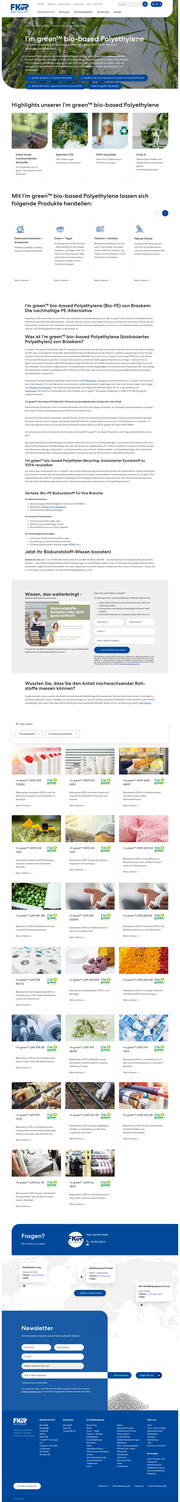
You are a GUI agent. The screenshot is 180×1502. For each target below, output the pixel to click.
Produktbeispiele (83, 12)
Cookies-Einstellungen (157, 1486)
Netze (89, 1446)
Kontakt (40, 4)
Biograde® (44, 1428)
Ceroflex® (44, 1431)
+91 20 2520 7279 (154, 1294)
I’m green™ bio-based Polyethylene (49, 1447)
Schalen (90, 1454)
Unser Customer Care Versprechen (156, 1460)
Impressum (139, 1486)
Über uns (151, 1420)
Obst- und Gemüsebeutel (127, 1446)
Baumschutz (92, 1425)
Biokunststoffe (46, 12)
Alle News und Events (156, 1446)
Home (28, 26)
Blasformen (91, 380)
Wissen (117, 12)
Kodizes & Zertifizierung (152, 1438)
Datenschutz (103, 1486)
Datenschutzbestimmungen (129, 664)
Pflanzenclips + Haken (126, 1448)
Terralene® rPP (69, 1431)
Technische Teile (123, 1460)
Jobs (88, 4)
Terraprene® (45, 1454)
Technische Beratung (155, 1470)
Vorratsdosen (122, 1466)
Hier (127, 432)
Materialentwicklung (156, 1468)
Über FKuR (97, 4)
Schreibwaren (122, 1454)
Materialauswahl (154, 1465)
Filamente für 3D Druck (126, 1431)
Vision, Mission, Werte (156, 1428)
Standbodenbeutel (94, 1460)
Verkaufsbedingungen (121, 1486)
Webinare (51, 4)
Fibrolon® (44, 1437)
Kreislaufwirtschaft (155, 1431)
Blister (89, 1428)
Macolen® (67, 1425)
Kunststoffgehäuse (94, 1440)
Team (149, 1425)
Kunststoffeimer (123, 1437)
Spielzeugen (31, 391)
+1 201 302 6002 (37, 1275)
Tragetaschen (92, 1463)
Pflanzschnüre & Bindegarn (98, 1451)
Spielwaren (121, 1457)
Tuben (150, 384)
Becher (120, 1425)
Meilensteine (152, 1434)
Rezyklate (64, 12)
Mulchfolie (91, 1443)
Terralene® (44, 1451)
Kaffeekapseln (92, 1437)
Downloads (78, 4)
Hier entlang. (145, 703)
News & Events (64, 4)
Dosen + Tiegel (93, 1431)
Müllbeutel (121, 1443)
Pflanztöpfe (121, 1451)
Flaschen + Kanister (95, 1434)
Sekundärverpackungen (97, 1457)
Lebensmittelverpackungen (128, 1440)
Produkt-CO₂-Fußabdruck (53, 507)
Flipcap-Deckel (123, 1434)
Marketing (151, 1473)
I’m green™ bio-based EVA (49, 1441)
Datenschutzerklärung (31, 1391)
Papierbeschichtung (95, 1448)
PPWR (72, 544)
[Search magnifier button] (145, 4)
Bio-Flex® (44, 1425)
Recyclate (67, 1428)
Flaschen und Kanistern (40, 387)
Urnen (89, 1466)
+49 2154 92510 (104, 1276)
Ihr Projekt (103, 12)
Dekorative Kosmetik (125, 1428)
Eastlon (43, 1434)
